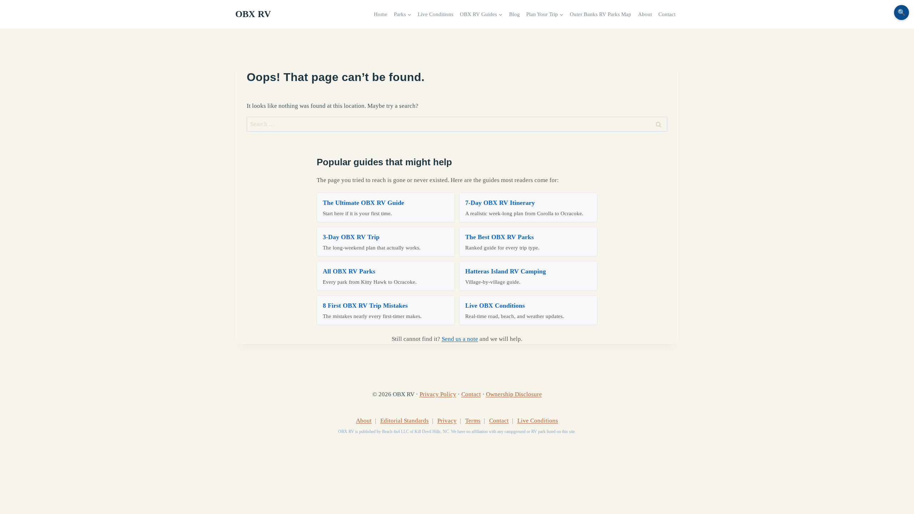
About (645, 14)
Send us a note (460, 339)
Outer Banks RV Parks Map (600, 14)
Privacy (447, 420)
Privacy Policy (438, 394)
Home (380, 14)
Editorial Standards (404, 420)
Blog (514, 14)
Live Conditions (435, 14)
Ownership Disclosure (514, 394)
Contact (667, 14)
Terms (473, 420)
